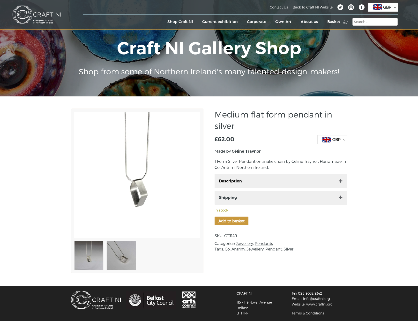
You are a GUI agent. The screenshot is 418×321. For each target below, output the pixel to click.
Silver (288, 249)
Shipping (228, 197)
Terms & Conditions (308, 313)
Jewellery (244, 243)
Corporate (256, 21)
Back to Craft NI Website (313, 7)
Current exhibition (220, 21)
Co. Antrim (235, 249)
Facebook (362, 8)
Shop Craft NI (180, 21)
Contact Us (279, 7)
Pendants (264, 243)
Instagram (351, 8)
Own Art (283, 21)
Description (230, 181)
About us (309, 21)
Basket (333, 21)
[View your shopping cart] (345, 21)
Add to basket (231, 221)
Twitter (340, 8)
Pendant (273, 249)
